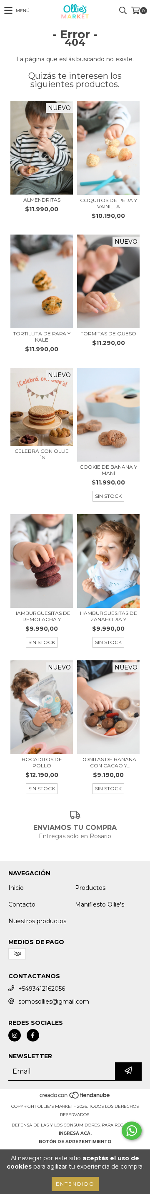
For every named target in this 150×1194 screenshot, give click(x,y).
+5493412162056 (41, 988)
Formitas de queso (108, 333)
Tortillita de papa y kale (41, 336)
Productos (90, 888)
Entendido (75, 1184)
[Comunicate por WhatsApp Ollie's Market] (132, 1131)
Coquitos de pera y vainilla (108, 203)
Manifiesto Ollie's (99, 904)
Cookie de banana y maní (108, 470)
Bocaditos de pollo (42, 762)
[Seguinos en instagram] (14, 1035)
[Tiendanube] (75, 1098)
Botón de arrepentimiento (75, 1141)
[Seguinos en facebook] (33, 1035)
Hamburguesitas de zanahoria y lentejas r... (108, 616)
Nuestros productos (37, 921)
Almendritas (41, 200)
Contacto (21, 904)
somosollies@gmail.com (53, 1001)
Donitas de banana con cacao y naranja (108, 762)
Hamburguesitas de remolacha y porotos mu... (41, 616)
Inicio (16, 888)
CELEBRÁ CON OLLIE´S (42, 454)
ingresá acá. (75, 1133)
